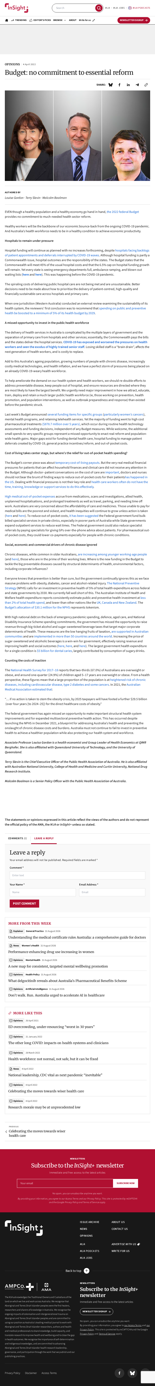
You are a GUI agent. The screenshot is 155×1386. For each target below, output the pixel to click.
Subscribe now (126, 1183)
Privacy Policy (71, 1202)
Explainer (18, 931)
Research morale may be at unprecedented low (44, 1107)
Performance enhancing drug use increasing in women (51, 952)
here (9, 516)
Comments (17, 838)
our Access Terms (70, 1198)
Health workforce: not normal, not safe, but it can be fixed (53, 1059)
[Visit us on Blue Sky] (132, 1373)
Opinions (18, 1020)
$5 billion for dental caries (54, 651)
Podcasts (141, 8)
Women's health (30, 945)
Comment (17, 868)
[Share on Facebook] (119, 85)
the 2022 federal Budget (123, 212)
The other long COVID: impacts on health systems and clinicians (58, 1043)
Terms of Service (91, 1202)
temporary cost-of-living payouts (77, 463)
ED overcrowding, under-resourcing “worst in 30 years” (51, 1027)
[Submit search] (99, 8)
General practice (35, 931)
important (112, 472)
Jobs (119, 8)
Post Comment (24, 903)
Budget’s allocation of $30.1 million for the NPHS (37, 607)
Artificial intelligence (37, 989)
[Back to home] (24, 1228)
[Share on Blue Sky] (111, 85)
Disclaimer (31, 1373)
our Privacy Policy (92, 1198)
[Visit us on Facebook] (119, 1373)
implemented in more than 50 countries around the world (73, 636)
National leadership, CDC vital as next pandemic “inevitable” (55, 1075)
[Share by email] (137, 85)
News (16, 1069)
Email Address (88, 885)
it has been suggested (83, 516)
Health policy (33, 974)
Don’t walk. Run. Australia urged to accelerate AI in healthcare (56, 995)
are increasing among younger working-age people (112, 554)
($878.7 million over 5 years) (61, 424)
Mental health (33, 960)
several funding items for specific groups (74, 414)
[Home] (16, 8)
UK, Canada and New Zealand (116, 602)
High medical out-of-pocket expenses (30, 496)
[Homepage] (6, 20)
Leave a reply (43, 838)
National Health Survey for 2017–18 (34, 670)
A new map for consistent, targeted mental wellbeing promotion (58, 966)
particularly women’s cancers (123, 414)
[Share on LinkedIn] (128, 85)
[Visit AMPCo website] (19, 1287)
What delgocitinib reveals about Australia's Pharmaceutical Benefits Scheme (67, 981)
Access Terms (49, 1373)
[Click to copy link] (146, 85)
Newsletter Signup (95, 1311)
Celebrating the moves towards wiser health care (46, 1091)
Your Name (17, 885)
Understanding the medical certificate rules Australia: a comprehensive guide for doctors (77, 937)
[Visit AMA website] (46, 1287)
